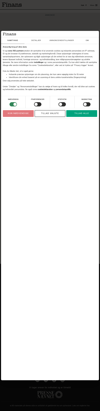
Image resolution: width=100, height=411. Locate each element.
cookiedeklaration (45, 89)
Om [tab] (87, 40)
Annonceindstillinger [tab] (61, 40)
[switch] (37, 104)
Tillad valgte (50, 113)
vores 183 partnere (16, 51)
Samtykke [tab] (12, 40)
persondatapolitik (63, 89)
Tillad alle (81, 113)
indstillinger (39, 62)
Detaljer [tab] (36, 40)
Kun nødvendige (18, 113)
